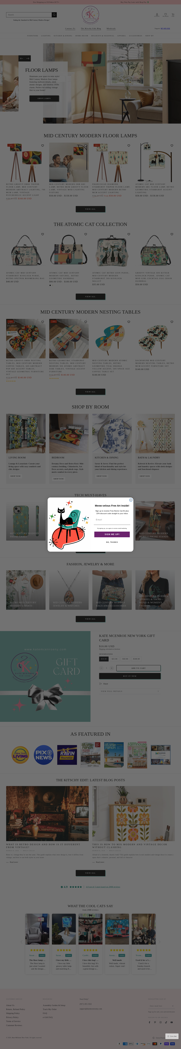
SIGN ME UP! (112, 534)
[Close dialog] (130, 500)
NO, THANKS (112, 542)
